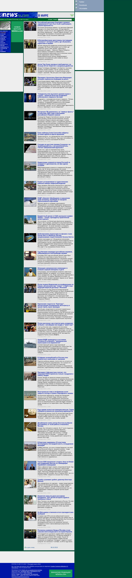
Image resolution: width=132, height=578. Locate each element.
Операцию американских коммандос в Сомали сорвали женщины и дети (52, 268)
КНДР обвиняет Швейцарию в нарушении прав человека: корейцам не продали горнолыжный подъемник (54, 199)
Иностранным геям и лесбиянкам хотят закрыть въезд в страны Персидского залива (55, 392)
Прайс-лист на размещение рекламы (32, 570)
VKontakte (83, 8)
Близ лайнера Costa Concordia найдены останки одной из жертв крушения (53, 133)
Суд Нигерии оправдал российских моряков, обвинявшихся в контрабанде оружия (55, 252)
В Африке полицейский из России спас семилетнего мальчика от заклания (53, 358)
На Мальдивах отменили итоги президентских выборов (55, 513)
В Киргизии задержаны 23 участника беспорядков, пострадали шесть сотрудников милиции (55, 443)
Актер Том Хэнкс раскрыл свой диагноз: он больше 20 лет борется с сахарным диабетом (55, 65)
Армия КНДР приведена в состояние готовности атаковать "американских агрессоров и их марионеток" (52, 341)
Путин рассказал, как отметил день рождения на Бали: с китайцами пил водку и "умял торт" (55, 324)
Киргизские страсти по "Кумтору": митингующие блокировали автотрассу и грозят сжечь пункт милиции (54, 305)
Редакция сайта (25, 571)
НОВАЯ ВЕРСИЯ (17, 29)
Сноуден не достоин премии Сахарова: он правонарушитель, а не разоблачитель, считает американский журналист (54, 146)
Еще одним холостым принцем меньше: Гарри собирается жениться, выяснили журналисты (56, 410)
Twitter (81, 2)
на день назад (30, 547)
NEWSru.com (3, 19)
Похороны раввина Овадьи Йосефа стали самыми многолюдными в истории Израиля (55, 531)
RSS (25, 572)
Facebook (83, 5)
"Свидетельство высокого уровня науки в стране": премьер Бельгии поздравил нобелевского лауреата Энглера (54, 95)
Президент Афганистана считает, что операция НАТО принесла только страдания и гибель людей (55, 374)
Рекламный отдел (35, 571)
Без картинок (34, 574)
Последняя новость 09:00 (34, 564)
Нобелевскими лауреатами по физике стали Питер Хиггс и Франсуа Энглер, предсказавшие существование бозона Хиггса (56, 235)
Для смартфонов (25, 574)
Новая (18, 574)
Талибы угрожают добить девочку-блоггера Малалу (55, 480)
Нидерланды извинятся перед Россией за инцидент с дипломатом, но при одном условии (54, 164)
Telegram (29, 572)
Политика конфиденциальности (20, 577)
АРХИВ (50, 19)
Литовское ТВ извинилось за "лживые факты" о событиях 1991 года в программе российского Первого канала (56, 113)
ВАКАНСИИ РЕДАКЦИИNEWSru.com (60, 573)
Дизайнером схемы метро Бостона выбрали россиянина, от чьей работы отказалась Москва (55, 424)
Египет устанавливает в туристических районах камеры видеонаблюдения (53, 182)
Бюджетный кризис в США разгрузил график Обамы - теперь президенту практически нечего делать (55, 217)
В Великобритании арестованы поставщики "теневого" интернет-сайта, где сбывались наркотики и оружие (55, 41)
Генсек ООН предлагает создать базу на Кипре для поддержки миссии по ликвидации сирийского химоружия (56, 463)
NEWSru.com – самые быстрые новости (22, 575)
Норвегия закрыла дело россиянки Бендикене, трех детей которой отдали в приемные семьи (53, 497)
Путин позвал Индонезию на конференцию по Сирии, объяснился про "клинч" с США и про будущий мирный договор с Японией (56, 286)
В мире (43, 15)
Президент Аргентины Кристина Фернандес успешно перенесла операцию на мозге (55, 78)
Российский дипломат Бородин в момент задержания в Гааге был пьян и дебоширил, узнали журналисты (55, 24)
